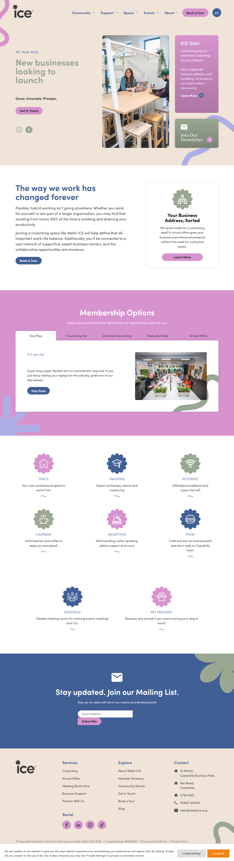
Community (81, 12)
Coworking (70, 771)
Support (107, 12)
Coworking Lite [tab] (76, 336)
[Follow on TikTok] (101, 825)
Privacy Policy (179, 841)
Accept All (218, 853)
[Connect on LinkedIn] (78, 825)
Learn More (182, 257)
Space (129, 12)
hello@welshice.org (193, 810)
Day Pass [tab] (36, 336)
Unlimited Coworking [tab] (117, 336)
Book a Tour (195, 12)
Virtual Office (71, 778)
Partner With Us (73, 801)
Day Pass (38, 390)
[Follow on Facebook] (66, 825)
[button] (28, 129)
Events (149, 12)
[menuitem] (216, 12)
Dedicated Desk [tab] (157, 336)
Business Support (74, 793)
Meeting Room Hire (75, 786)
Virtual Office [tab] (198, 336)
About (169, 12)
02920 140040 (190, 803)
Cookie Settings (191, 853)
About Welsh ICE (129, 771)
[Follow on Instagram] (90, 825)
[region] (117, 852)
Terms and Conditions (154, 841)
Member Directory (131, 778)
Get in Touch (29, 110)
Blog (121, 808)
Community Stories (131, 786)
